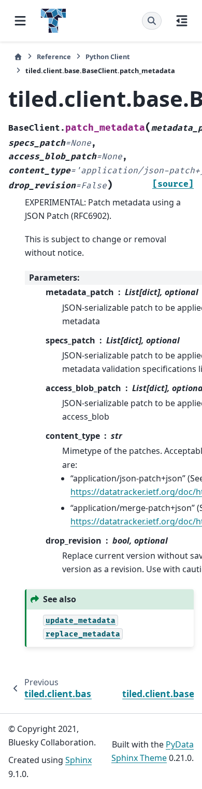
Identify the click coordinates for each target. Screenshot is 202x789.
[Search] (152, 21)
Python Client (107, 56)
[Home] (18, 56)
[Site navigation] (20, 21)
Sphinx (78, 760)
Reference (54, 56)
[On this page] (182, 21)
